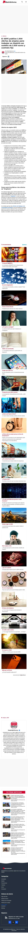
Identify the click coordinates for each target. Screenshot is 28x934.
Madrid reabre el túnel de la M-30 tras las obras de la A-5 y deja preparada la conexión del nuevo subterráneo (18, 834)
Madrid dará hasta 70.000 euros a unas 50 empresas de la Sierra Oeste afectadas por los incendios (18, 797)
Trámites (3, 885)
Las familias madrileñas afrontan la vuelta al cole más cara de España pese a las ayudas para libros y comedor (18, 811)
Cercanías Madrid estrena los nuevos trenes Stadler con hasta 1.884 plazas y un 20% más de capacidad (18, 818)
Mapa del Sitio (4, 896)
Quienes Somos (4, 898)
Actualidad (3, 879)
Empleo (4, 36)
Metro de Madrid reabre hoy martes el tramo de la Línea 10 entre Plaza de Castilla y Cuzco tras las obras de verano (18, 826)
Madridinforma (10, 51)
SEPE (8, 717)
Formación (3, 889)
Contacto (3, 906)
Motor (2, 887)
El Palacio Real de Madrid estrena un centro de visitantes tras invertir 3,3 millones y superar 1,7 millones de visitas (18, 850)
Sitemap (3, 908)
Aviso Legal (4, 904)
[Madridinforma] (9, 2)
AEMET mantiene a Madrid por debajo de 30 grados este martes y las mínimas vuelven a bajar (18, 842)
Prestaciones (4, 883)
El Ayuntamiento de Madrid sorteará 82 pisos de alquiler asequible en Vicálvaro (17, 804)
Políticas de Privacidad (6, 900)
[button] (22, 2)
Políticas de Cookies (5, 902)
